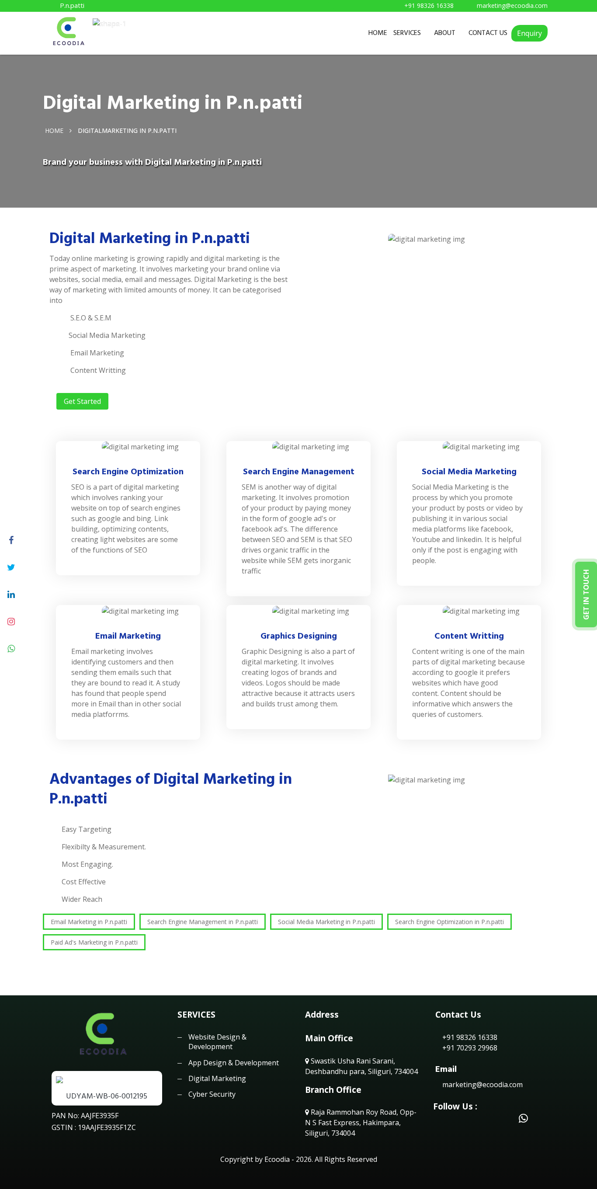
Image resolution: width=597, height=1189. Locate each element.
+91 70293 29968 (469, 1048)
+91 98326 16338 (469, 1037)
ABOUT (444, 32)
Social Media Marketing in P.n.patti (326, 922)
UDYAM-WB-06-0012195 (106, 1096)
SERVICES (407, 32)
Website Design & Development (217, 1041)
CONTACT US (488, 32)
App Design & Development (233, 1062)
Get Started (82, 401)
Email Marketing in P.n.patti (89, 922)
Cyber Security (212, 1094)
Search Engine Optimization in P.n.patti (449, 922)
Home (54, 130)
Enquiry (529, 33)
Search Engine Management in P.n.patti (202, 922)
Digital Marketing (217, 1078)
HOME (377, 32)
